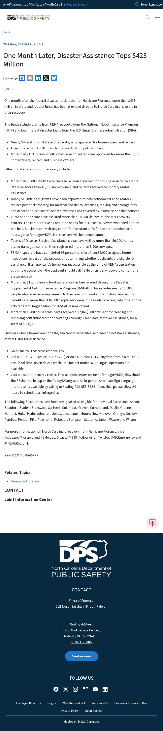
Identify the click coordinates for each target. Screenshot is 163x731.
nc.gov (52, 703)
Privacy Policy (70, 711)
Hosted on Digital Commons (81, 721)
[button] (145, 17)
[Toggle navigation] (157, 17)
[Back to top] (152, 523)
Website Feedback (74, 703)
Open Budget (93, 711)
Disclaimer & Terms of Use (130, 703)
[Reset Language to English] (137, 5)
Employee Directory (28, 703)
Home (7, 32)
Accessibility (100, 703)
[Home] (28, 13)
